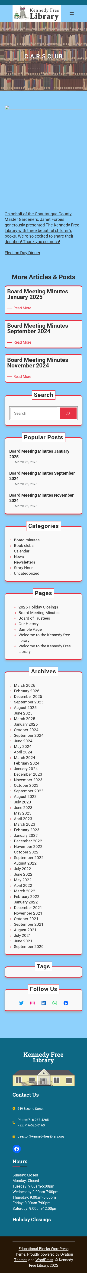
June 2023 (23, 807)
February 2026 (26, 691)
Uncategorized (26, 573)
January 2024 (26, 768)
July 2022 (22, 868)
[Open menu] (72, 13)
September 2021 (29, 924)
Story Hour (23, 567)
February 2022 (26, 896)
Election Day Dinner (22, 252)
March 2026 (24, 685)
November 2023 (28, 780)
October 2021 (26, 918)
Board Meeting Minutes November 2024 (41, 498)
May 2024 (23, 746)
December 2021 (28, 907)
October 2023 (26, 785)
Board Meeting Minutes (39, 612)
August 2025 (25, 707)
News (19, 556)
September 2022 (29, 857)
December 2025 (28, 696)
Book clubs (24, 545)
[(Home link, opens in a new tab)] (37, 13)
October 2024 (26, 729)
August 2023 (25, 796)
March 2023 (24, 824)
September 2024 (29, 735)
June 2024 (23, 741)
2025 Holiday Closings (38, 607)
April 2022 (23, 885)
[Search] (68, 413)
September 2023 (29, 791)
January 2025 (26, 724)
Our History (29, 623)
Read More (23, 308)
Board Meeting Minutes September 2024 (42, 476)
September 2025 (29, 702)
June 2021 (23, 941)
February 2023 (26, 830)
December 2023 (28, 774)
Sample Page (30, 629)
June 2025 (23, 713)
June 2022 (23, 874)
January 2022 (26, 902)
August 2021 (25, 930)
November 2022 (28, 846)
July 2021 (22, 935)
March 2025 (24, 718)
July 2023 (22, 802)
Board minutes (27, 540)
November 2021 (28, 913)
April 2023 (23, 818)
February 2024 (26, 763)
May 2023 (23, 813)
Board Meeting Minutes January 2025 (39, 454)
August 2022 (25, 863)
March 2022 (24, 891)
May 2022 (23, 880)
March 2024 (24, 757)
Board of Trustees (34, 618)
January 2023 (26, 835)
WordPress (44, 1260)
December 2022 (28, 841)
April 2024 (23, 752)
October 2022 (26, 852)
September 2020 (29, 946)
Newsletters (24, 562)
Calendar (21, 551)
